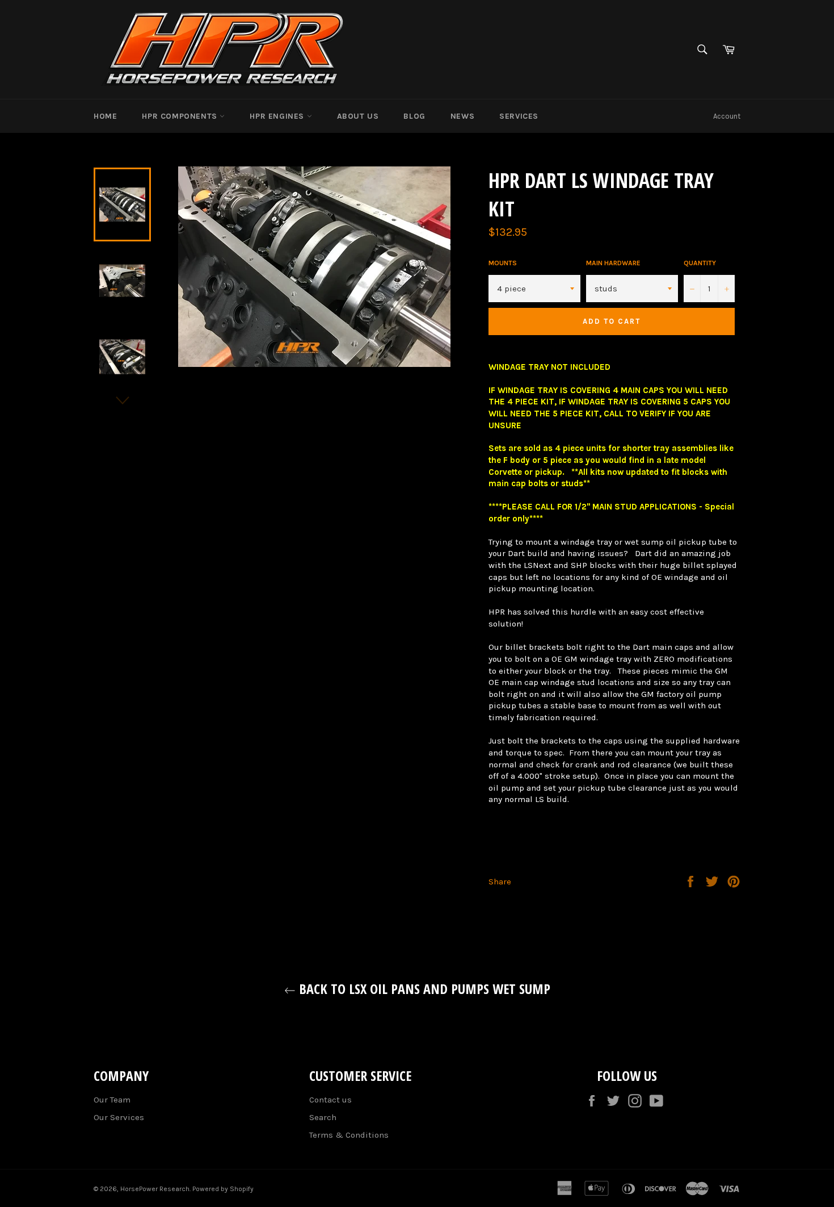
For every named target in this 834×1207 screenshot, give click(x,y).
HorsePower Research (154, 1189)
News (462, 116)
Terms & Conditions (349, 1135)
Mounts (502, 263)
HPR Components (181, 116)
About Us (358, 116)
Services (518, 116)
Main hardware (613, 263)
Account (726, 116)
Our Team (112, 1100)
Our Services (119, 1117)
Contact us (330, 1100)
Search (322, 1117)
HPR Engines (278, 116)
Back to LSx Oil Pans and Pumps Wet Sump (423, 988)
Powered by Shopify (223, 1189)
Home (105, 116)
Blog (414, 116)
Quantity (700, 263)
